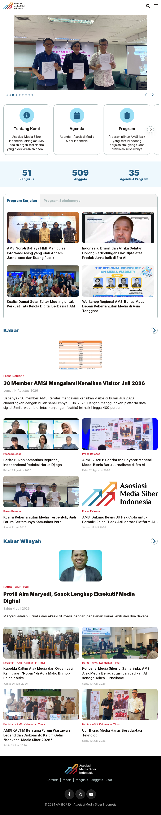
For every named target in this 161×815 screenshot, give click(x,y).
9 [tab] (30, 95)
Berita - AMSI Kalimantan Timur (101, 662)
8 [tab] (27, 95)
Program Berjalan (22, 200)
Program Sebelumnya (62, 200)
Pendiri (66, 780)
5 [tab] (19, 95)
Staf (109, 780)
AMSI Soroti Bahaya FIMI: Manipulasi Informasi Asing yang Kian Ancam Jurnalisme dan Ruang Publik (36, 253)
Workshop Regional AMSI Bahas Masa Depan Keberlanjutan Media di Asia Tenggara (113, 306)
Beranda (52, 780)
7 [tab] (24, 95)
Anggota (97, 780)
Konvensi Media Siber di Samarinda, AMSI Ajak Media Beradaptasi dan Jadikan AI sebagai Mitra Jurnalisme (116, 673)
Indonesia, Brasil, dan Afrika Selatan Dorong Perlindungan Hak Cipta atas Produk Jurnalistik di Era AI (112, 253)
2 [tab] (10, 95)
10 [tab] (33, 95)
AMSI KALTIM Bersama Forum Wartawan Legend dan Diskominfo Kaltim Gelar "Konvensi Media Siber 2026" (36, 735)
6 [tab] (22, 95)
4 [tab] (16, 95)
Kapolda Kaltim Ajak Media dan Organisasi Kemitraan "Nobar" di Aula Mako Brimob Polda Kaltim (38, 673)
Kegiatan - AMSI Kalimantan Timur (24, 662)
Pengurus (81, 780)
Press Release (13, 376)
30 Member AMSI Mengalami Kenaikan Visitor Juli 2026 (74, 383)
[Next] (152, 94)
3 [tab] (13, 95)
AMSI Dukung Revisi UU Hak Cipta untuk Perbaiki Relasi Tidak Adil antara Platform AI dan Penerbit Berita (118, 522)
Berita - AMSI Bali (16, 587)
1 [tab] (7, 95)
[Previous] (146, 94)
